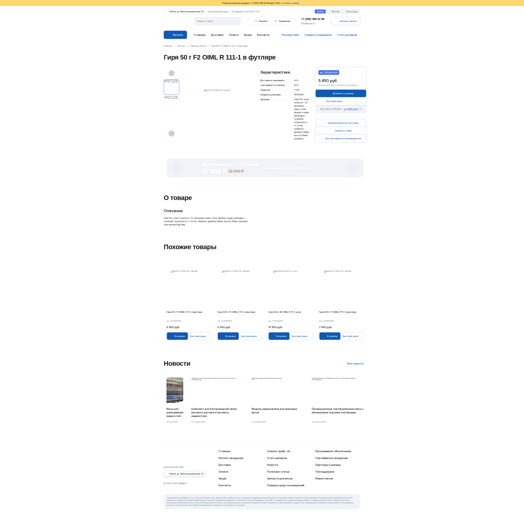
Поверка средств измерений (285, 485)
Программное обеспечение (333, 451)
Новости (272, 464)
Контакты (263, 34)
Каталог (178, 34)
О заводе (200, 34)
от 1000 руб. (351, 109)
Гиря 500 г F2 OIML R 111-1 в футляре (236, 312)
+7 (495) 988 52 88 (312, 18)
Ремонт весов (324, 478)
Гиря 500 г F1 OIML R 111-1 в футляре (338, 312)
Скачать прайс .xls (278, 451)
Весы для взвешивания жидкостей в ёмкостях (174, 412)
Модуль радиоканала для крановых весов (274, 410)
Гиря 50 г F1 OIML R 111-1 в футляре (184, 312)
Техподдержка (324, 471)
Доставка (217, 34)
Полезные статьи (278, 471)
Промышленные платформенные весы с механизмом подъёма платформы (338, 410)
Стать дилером (277, 457)
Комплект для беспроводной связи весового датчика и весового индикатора (214, 412)
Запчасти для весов (279, 478)
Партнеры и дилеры (328, 464)
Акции (248, 34)
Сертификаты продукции (331, 457)
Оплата (233, 34)
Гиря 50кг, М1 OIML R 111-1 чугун (284, 312)
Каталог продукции (231, 457)
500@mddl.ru (308, 23)
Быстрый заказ (334, 101)
